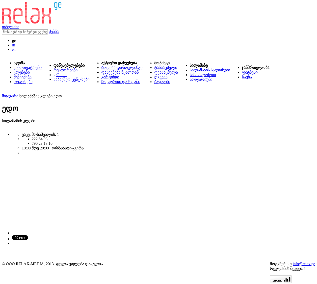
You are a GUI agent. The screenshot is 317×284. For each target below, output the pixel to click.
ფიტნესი (250, 72)
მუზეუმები (22, 77)
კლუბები (22, 72)
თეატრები (23, 82)
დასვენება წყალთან (120, 72)
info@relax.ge (304, 264)
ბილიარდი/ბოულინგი (121, 67)
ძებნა (54, 31)
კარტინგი (110, 77)
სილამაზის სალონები (210, 70)
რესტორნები (65, 70)
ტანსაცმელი (165, 67)
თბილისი (10, 27)
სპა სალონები (203, 75)
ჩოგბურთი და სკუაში (120, 82)
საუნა (247, 77)
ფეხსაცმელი (166, 72)
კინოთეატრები (28, 67)
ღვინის (160, 77)
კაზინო (60, 75)
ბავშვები (162, 82)
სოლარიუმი (201, 79)
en (14, 49)
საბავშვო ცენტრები (71, 79)
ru (13, 45)
